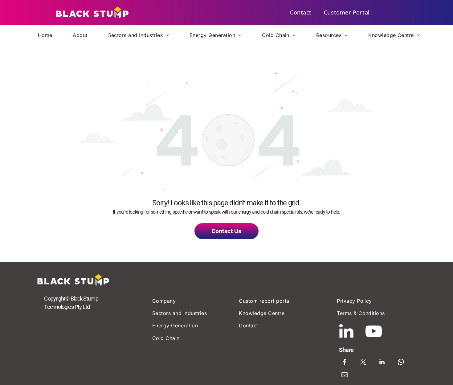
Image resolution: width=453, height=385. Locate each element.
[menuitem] (301, 12)
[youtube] (373, 332)
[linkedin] (346, 332)
